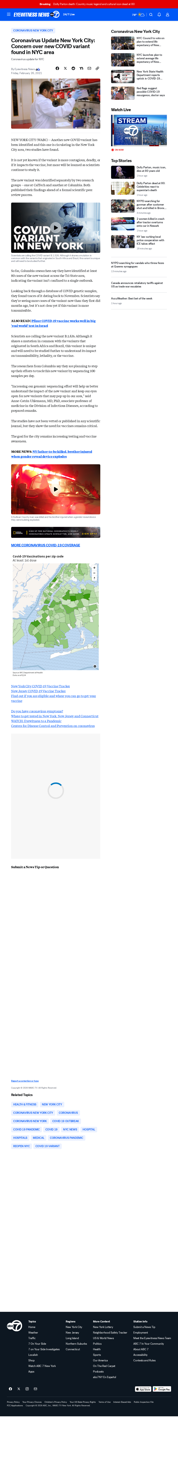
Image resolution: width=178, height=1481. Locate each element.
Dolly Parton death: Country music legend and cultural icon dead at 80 (87, 4)
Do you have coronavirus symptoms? (37, 711)
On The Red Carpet (104, 1366)
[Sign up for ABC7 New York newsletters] (35, 1389)
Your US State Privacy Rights (83, 1402)
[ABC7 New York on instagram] (27, 1389)
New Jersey (72, 1332)
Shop (31, 1360)
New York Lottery (103, 1327)
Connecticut (73, 1349)
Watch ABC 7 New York (42, 1366)
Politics (97, 1343)
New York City (74, 1327)
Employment (140, 1332)
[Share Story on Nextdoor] (81, 68)
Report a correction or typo (25, 1081)
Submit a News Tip (144, 1327)
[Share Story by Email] (89, 68)
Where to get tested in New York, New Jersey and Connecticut (54, 716)
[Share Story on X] (65, 68)
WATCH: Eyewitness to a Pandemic (36, 721)
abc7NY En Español (104, 1377)
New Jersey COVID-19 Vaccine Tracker (38, 691)
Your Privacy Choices (32, 1402)
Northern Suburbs (76, 1343)
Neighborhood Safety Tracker (110, 1332)
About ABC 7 (140, 1349)
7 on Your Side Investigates (43, 1349)
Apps (31, 1371)
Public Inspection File (143, 1402)
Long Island (72, 1338)
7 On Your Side (37, 1343)
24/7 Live (69, 14)
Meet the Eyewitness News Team (152, 1338)
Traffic (32, 1338)
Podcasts (98, 1371)
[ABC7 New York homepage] (37, 14)
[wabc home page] (14, 1325)
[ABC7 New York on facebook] (10, 1389)
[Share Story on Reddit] (73, 68)
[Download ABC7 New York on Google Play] (162, 1389)
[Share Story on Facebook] (57, 68)
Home (31, 1327)
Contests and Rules (144, 1360)
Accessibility (140, 1355)
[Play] (139, 130)
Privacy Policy (13, 1402)
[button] (8, 14)
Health (96, 1349)
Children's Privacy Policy (55, 1402)
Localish (33, 1355)
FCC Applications (15, 1405)
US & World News (103, 1338)
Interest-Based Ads (122, 1402)
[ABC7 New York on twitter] (18, 1389)
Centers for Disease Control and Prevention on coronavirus (53, 725)
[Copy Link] (97, 68)
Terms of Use (105, 1402)
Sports (97, 1355)
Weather (33, 1332)
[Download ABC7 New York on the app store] (143, 1389)
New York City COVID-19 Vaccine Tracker (40, 686)
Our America (100, 1360)
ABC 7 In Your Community (148, 1343)
